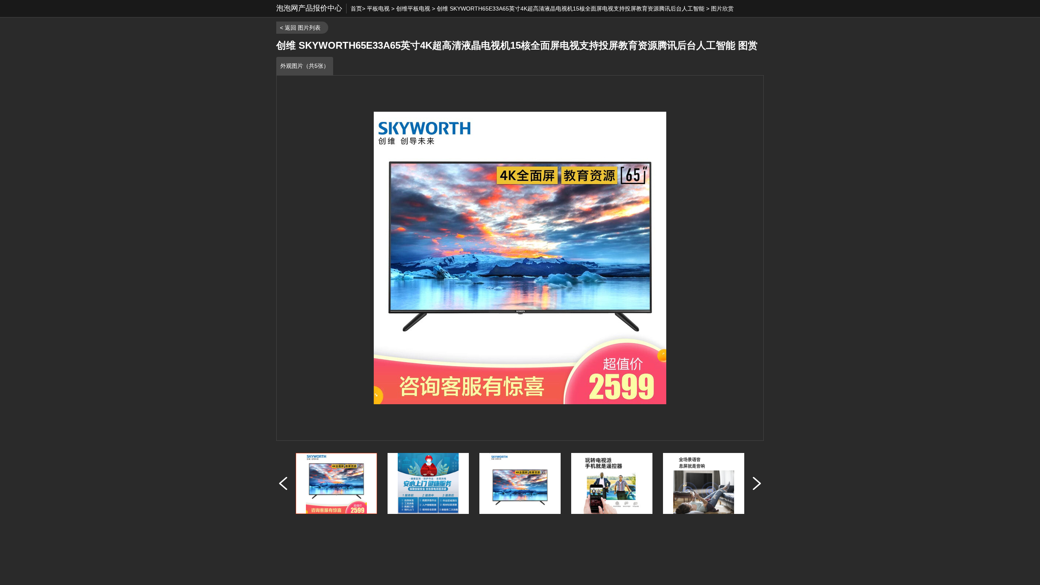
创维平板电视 (413, 8)
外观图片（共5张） (304, 66)
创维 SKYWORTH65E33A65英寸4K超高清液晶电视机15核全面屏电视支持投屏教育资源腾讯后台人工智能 (570, 8)
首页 (356, 8)
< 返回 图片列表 (300, 27)
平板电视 (378, 8)
